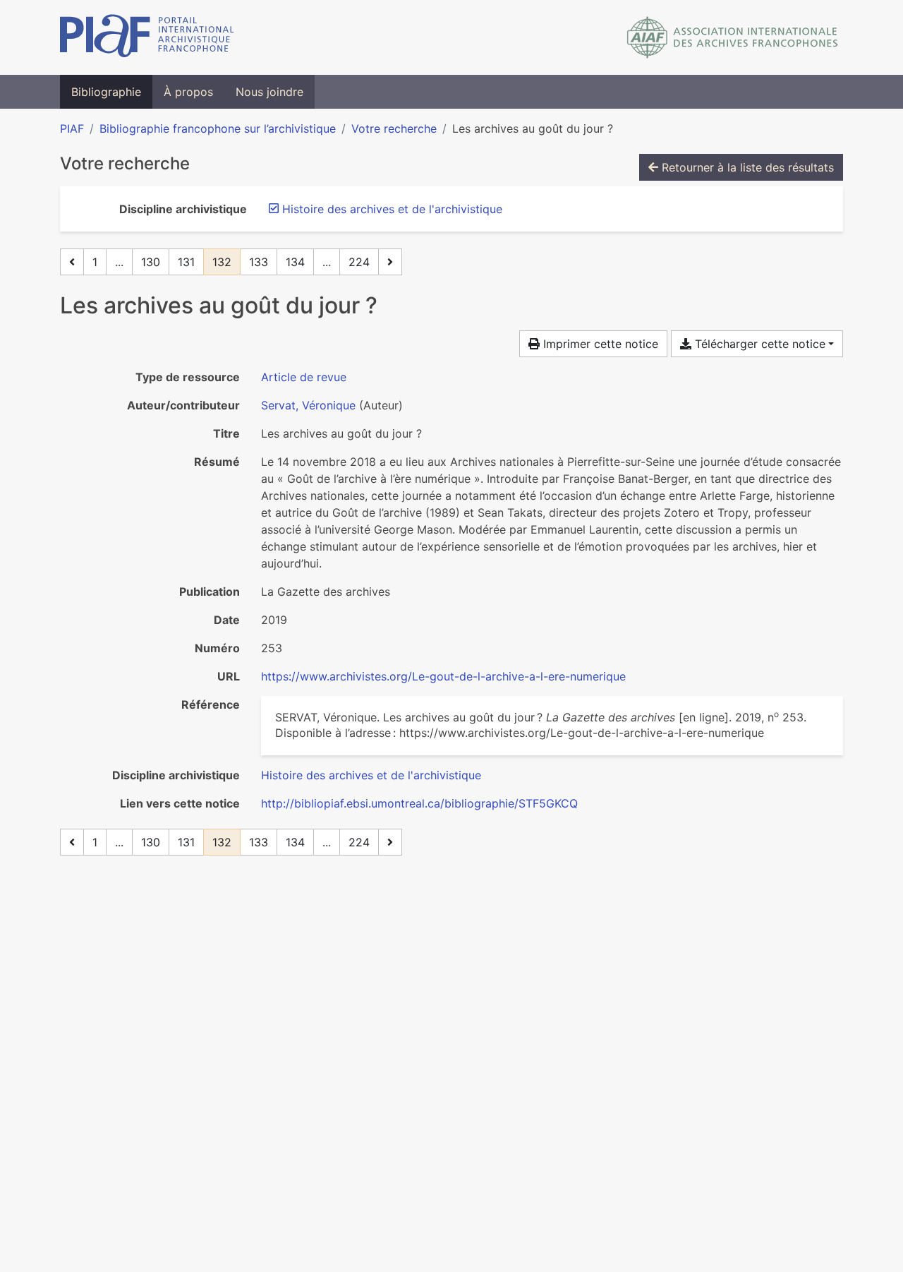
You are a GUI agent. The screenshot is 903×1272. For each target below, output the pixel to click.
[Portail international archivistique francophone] (147, 37)
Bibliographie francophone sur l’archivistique (217, 128)
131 (186, 262)
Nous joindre (269, 92)
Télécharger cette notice (758, 344)
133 (258, 262)
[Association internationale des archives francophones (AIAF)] (732, 37)
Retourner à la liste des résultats (746, 167)
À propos (188, 92)
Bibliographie (106, 92)
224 (359, 262)
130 (150, 262)
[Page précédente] (72, 261)
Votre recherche (394, 128)
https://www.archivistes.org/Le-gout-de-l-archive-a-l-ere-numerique (443, 676)
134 (295, 262)
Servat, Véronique (308, 405)
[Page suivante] (390, 261)
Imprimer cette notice (599, 344)
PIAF (72, 128)
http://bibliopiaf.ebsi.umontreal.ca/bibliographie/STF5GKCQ (419, 803)
